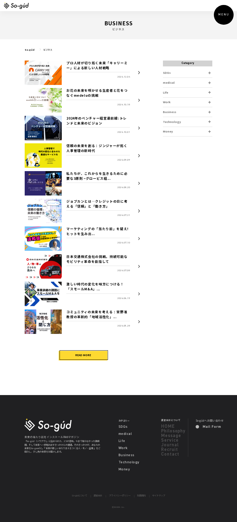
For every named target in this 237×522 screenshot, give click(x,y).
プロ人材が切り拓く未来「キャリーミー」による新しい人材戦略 (96, 65)
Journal (169, 445)
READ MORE (83, 355)
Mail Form (211, 427)
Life (165, 92)
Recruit (169, 449)
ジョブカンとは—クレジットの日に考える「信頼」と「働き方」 (96, 203)
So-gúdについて (79, 496)
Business (169, 112)
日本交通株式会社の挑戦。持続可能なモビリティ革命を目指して (96, 259)
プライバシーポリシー (120, 496)
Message (171, 435)
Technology (172, 122)
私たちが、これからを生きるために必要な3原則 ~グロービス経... (96, 176)
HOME (168, 426)
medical (169, 82)
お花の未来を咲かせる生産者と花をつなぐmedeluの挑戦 (96, 93)
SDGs (167, 72)
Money (168, 131)
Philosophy (173, 431)
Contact (170, 454)
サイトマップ (158, 496)
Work (167, 102)
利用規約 (141, 496)
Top (222, 507)
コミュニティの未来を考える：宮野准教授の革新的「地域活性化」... (96, 314)
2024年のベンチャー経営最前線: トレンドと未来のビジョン (96, 120)
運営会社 (98, 496)
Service (169, 440)
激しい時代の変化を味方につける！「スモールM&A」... (95, 286)
